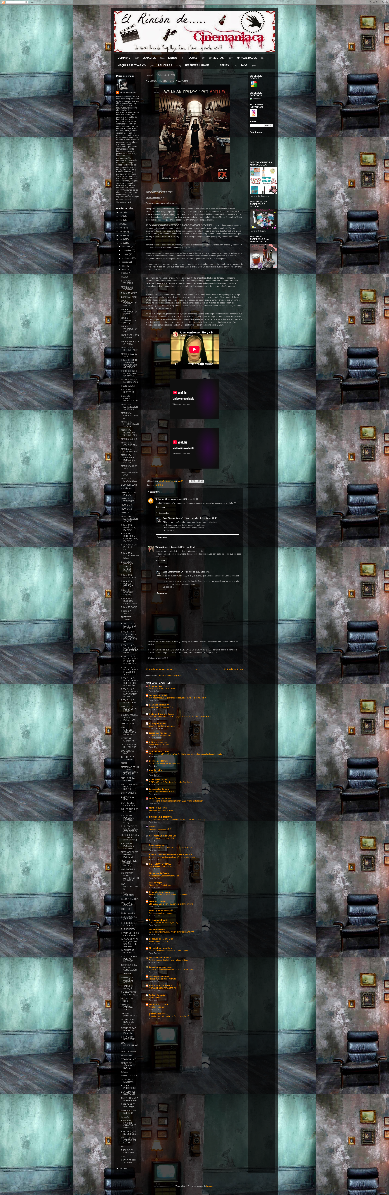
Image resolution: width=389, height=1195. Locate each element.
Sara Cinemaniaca (171, 518)
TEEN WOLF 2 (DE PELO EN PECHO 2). (129, 854)
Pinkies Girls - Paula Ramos (160, 885)
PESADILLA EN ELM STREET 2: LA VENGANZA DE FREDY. (129, 693)
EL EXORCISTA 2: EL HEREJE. (129, 924)
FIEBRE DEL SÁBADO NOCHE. (127, 1065)
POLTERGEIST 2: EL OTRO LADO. (130, 381)
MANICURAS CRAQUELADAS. (130, 349)
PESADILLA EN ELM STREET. (128, 701)
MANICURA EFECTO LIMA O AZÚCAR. (130, 424)
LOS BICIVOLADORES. (129, 886)
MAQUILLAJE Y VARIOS (132, 65)
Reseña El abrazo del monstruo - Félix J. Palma (168, 951)
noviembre (127, 250)
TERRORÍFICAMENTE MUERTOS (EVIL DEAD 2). (130, 837)
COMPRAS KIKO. (129, 297)
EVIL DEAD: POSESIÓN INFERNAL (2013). (127, 819)
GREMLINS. (126, 974)
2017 (121, 228)
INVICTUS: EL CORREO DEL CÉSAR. (128, 1140)
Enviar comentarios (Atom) (170, 675)
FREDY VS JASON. (126, 618)
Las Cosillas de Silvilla (160, 958)
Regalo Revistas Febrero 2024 (161, 791)
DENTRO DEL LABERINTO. (128, 804)
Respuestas (163, 513)
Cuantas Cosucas (157, 845)
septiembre (127, 258)
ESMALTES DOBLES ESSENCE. (127, 583)
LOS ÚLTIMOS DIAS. (127, 752)
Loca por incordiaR (158, 695)
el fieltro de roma (157, 929)
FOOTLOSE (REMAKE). (127, 904)
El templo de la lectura (159, 892)
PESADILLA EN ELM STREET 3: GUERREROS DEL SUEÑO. (129, 682)
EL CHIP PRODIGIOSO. (129, 1087)
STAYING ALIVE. (128, 1059)
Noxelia (152, 826)
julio (124, 266)
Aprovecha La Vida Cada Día (162, 836)
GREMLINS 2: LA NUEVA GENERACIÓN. (129, 967)
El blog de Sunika (157, 723)
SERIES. (224, 65)
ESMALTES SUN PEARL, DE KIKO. (128, 547)
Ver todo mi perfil (123, 202)
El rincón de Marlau (158, 761)
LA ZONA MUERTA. (130, 899)
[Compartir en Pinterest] (202, 481)
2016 (121, 232)
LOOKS (193, 58)
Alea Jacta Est (155, 770)
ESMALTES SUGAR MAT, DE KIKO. (130, 555)
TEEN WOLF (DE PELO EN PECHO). (129, 863)
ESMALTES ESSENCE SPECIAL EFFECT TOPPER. (127, 566)
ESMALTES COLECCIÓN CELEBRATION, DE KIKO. (129, 537)
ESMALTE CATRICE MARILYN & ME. (129, 398)
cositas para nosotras (159, 976)
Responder (160, 507)
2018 (121, 224)
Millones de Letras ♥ (158, 1004)
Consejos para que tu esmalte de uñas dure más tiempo (172, 857)
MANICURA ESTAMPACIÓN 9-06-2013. (129, 518)
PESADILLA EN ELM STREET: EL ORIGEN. (128, 625)
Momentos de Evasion (159, 873)
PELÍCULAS (165, 65)
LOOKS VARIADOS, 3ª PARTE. (129, 329)
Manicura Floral (155, 998)
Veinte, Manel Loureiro (158, 941)
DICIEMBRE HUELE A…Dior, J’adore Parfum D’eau (170, 782)
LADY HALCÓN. (128, 913)
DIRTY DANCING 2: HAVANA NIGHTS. (130, 786)
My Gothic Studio (157, 901)
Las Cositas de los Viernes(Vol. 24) (163, 923)
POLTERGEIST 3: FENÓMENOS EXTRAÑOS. (129, 373)
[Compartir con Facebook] (199, 481)
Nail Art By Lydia (157, 995)
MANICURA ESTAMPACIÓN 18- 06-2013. (129, 407)
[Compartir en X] (196, 481)
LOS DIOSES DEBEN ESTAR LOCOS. (129, 708)
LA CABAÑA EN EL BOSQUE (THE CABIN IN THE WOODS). (129, 943)
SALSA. (124, 1072)
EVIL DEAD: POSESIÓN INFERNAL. (127, 846)
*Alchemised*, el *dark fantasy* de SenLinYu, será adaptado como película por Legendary (186, 754)
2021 (121, 212)
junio (124, 270)
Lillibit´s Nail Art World (160, 798)
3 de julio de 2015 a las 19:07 (197, 572)
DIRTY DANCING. (129, 793)
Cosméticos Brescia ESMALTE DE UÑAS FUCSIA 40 (171, 848)
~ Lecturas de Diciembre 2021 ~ (162, 838)
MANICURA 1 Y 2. (129, 439)
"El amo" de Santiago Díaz (160, 735)
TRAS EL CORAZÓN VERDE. (127, 1007)
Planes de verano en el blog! (161, 810)
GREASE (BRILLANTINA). (129, 1014)
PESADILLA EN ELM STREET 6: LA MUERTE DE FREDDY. (129, 649)
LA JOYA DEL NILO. (127, 999)
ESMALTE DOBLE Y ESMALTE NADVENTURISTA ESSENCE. (130, 363)
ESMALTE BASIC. (129, 607)
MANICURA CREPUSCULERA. (129, 415)
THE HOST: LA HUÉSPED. (127, 779)
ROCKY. (124, 277)
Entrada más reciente (159, 669)
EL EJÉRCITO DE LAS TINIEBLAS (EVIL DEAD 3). (129, 828)
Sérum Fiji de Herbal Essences (162, 726)
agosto (125, 262)
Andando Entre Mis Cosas (161, 714)
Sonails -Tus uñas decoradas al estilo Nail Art (170, 855)
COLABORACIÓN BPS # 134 (161, 866)
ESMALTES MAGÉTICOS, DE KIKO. (128, 527)
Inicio (198, 669)
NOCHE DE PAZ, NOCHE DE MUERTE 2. (128, 1021)
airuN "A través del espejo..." (162, 911)
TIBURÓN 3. (126, 505)
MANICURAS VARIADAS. (127, 288)
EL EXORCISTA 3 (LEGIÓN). (129, 918)
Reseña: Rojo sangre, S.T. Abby (162, 688)
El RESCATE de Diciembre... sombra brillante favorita (171, 904)
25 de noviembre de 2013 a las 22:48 (200, 518)
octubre (125, 254)
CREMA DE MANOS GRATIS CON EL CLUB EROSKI (171, 969)
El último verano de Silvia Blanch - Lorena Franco (169, 894)
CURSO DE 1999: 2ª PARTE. (129, 1161)
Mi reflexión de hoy (157, 1007)
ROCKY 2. (125, 273)
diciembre (126, 246)
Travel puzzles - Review (159, 745)
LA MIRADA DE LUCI (159, 780)
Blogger (209, 1186)
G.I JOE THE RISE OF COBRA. (129, 810)
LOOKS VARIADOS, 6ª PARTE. (129, 303)
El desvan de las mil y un (161, 939)
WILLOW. (125, 1117)
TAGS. (244, 65)
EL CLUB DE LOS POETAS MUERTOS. (129, 958)
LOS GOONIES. (128, 869)
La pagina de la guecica (160, 967)
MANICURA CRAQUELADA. (129, 444)
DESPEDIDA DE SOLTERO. (128, 1111)
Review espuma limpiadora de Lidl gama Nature (169, 960)
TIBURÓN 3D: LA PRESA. (128, 493)
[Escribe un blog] (193, 481)
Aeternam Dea (155, 686)
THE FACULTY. (128, 724)
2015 (121, 235)
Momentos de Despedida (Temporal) (164, 876)
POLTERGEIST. (128, 386)
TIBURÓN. (126, 513)
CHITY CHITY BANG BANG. (128, 1038)
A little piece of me (158, 742)
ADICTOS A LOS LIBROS (161, 986)
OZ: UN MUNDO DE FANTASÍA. (129, 745)
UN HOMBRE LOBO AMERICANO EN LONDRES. (130, 876)
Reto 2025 (153, 773)
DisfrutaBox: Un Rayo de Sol (161, 707)
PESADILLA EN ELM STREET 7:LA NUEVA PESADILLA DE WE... (129, 637)
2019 (121, 220)
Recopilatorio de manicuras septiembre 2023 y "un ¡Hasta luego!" (176, 801)
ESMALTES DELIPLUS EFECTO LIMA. (129, 600)
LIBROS (172, 58)
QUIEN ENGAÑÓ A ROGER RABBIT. (130, 1099)
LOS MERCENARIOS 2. (129, 1045)
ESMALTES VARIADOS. (127, 282)
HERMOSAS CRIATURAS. (128, 739)
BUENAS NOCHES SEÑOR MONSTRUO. (129, 717)
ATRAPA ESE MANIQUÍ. (127, 987)
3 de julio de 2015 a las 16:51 (182, 547)
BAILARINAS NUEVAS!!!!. (127, 391)
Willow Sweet (161, 547)
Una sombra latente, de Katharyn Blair (165, 763)
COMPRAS (124, 58)
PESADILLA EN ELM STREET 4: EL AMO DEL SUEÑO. (129, 671)
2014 (121, 239)
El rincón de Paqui (158, 920)
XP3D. (124, 1156)
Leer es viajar (155, 883)
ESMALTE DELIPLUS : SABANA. (127, 592)
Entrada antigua (233, 669)
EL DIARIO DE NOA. (127, 798)
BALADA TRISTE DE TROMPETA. (129, 993)
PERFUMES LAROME (197, 65)
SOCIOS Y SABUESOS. (128, 612)
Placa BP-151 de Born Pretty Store (163, 979)
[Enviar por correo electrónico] (190, 481)
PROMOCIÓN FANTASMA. (128, 1151)
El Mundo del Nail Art (159, 705)
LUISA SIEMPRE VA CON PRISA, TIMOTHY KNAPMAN (171, 932)
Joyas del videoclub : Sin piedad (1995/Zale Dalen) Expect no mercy (177, 820)
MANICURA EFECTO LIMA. (129, 480)
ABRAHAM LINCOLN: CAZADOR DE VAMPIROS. (128, 1124)
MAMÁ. (124, 763)
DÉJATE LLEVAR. (129, 485)
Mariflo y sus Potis (158, 808)
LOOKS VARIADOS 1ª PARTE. (130, 342)
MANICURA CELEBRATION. (129, 450)
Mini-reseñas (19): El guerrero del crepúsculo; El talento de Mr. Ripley (177, 698)
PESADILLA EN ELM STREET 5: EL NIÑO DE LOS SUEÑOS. (129, 660)
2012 (121, 1168)
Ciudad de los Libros (159, 751)
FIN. (123, 1146)
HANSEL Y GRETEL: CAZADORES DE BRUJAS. (128, 731)
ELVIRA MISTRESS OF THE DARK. (130, 934)
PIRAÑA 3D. (126, 489)
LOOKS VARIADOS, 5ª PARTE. (129, 311)
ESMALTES (149, 58)
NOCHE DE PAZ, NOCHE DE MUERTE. (128, 1030)
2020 (121, 216)
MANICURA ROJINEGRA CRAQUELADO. (129, 432)
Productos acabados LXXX (160, 829)
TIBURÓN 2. (126, 509)
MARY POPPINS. (129, 1051)
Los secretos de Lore (159, 789)
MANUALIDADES (247, 58)
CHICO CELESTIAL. (128, 894)
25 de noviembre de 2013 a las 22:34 (181, 499)
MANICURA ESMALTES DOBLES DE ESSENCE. (128, 459)
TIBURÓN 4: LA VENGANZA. (128, 500)
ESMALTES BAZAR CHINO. (129, 576)
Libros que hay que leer (160, 733)
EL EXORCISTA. (128, 929)
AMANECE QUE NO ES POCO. (129, 1132)
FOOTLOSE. (127, 909)
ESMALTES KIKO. (129, 293)
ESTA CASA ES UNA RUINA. (128, 1105)
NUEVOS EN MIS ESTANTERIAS (162, 988)
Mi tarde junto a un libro (160, 948)
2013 (121, 243)
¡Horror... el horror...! (159, 1014)
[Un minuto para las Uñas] (263, 194)
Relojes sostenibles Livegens (161, 913)
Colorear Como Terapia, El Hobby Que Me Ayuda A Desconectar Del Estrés (180, 717)
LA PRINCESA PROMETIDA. (128, 951)
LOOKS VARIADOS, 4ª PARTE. (129, 320)
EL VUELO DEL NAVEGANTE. (128, 1093)
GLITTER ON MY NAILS (160, 864)
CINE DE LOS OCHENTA (160, 817)
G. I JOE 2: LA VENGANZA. (128, 758)
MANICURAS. (216, 58)
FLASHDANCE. (128, 1055)
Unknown (159, 499)
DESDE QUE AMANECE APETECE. (127, 979)
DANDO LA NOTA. (129, 1075)
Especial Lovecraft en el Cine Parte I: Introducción (169, 1016)
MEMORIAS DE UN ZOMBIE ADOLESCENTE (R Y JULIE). (130, 771)
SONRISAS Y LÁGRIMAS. (127, 1080)
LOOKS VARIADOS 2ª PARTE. (130, 336)
